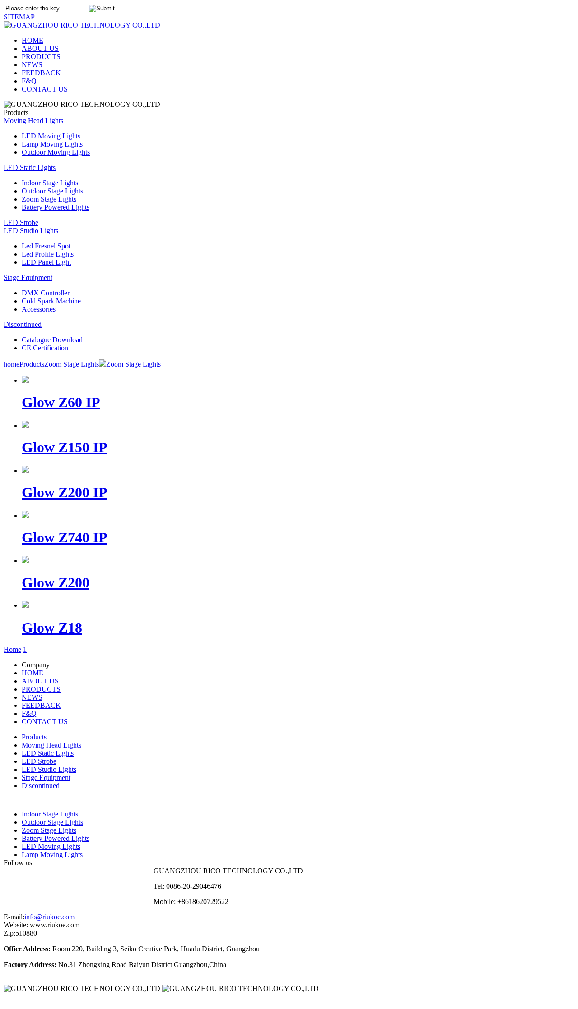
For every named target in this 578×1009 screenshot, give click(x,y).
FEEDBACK (41, 73)
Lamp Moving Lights (52, 144)
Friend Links (22, 1001)
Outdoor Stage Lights (52, 191)
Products (31, 364)
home (11, 364)
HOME (32, 40)
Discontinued (23, 324)
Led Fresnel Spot (46, 246)
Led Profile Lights (48, 254)
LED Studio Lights (31, 230)
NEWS (32, 65)
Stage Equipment (28, 277)
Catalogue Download (52, 340)
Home (12, 649)
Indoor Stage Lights (50, 183)
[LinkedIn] (99, 883)
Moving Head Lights (33, 120)
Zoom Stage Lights (49, 199)
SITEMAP (19, 17)
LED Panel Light (46, 262)
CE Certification (45, 348)
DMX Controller (46, 293)
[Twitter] (62, 883)
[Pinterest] (137, 883)
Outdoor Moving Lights (56, 152)
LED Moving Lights (51, 136)
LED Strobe (21, 222)
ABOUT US (40, 48)
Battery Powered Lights (55, 207)
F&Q (29, 81)
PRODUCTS (41, 56)
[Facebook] (24, 883)
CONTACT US (45, 89)
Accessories (39, 309)
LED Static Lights (30, 167)
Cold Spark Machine (51, 301)
